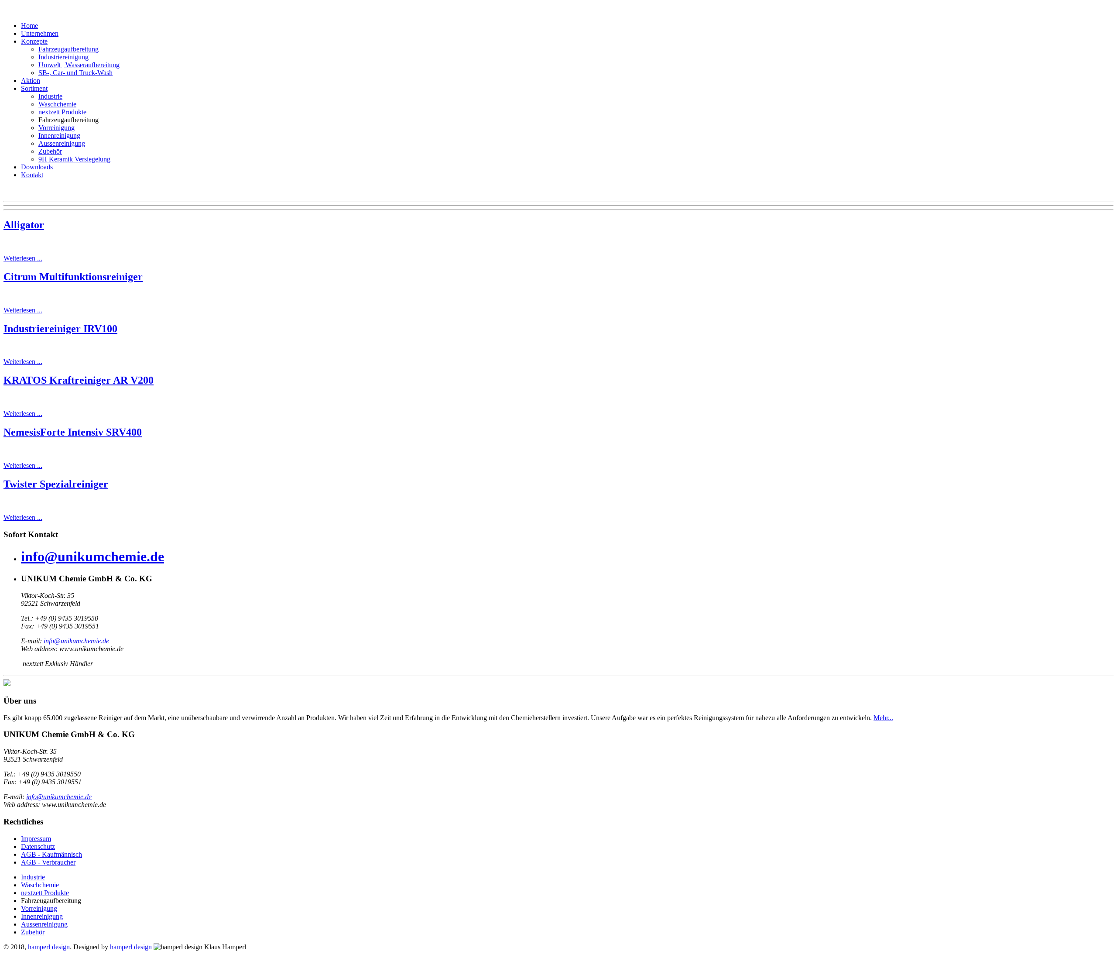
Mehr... (883, 717)
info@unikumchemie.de (92, 556)
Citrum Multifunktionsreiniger (73, 276)
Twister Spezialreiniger (55, 484)
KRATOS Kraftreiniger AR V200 (78, 380)
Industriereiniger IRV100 (60, 328)
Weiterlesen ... (22, 258)
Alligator (23, 224)
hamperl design (49, 947)
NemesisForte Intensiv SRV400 (72, 432)
